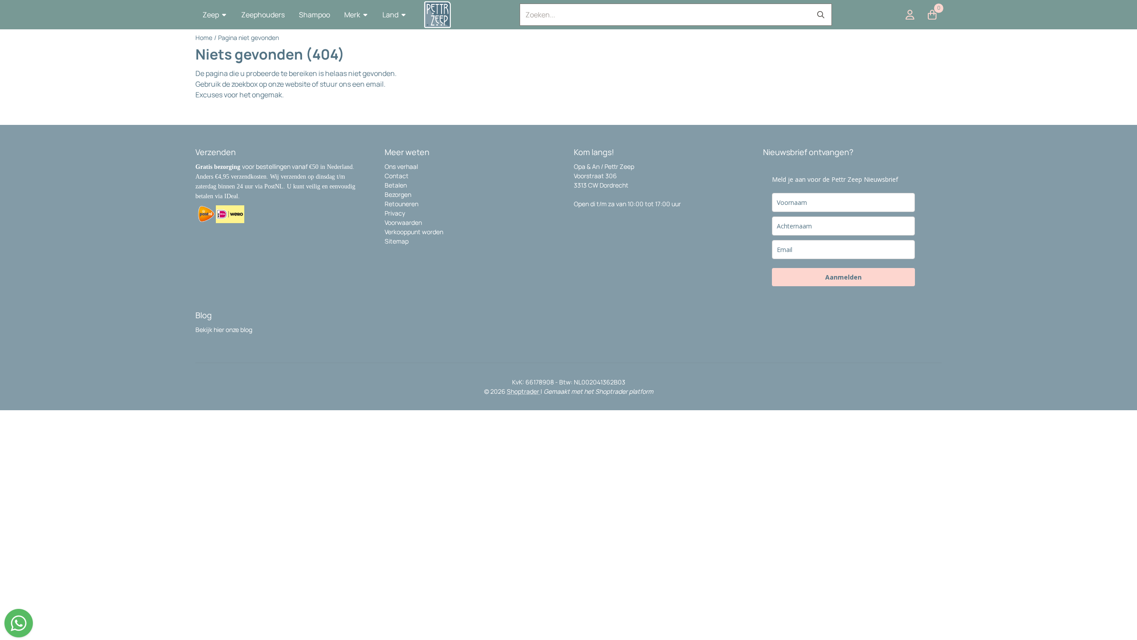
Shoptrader (524, 391)
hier (219, 329)
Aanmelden (843, 277)
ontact (399, 176)
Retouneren (401, 204)
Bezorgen (398, 194)
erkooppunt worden (415, 232)
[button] (214, 15)
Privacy (395, 213)
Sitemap (397, 241)
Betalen (396, 185)
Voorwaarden (403, 222)
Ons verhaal (401, 166)
